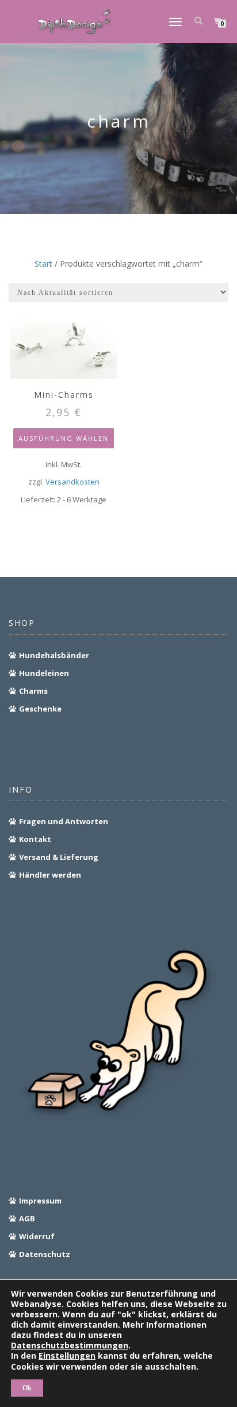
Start (43, 263)
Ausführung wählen (63, 438)
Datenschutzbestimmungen (69, 1345)
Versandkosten (72, 481)
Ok (27, 1388)
